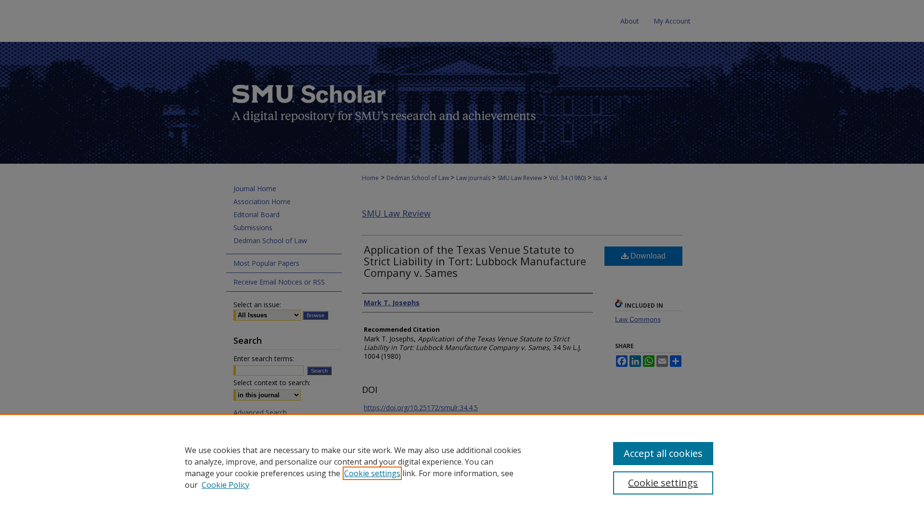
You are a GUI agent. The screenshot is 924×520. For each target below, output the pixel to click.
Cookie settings (372, 473)
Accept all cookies (663, 453)
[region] (462, 467)
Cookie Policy (225, 485)
